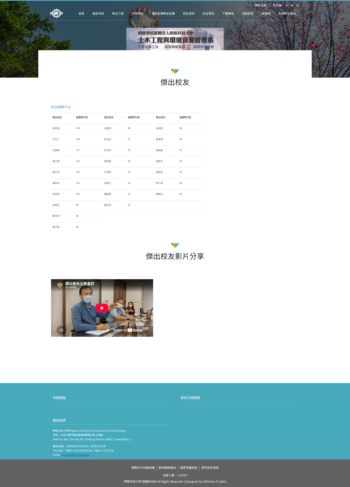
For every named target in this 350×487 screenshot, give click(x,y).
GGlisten (209, 481)
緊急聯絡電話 (167, 467)
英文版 (277, 5)
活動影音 (248, 13)
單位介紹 (118, 13)
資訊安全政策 (210, 467)
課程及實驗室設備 (163, 13)
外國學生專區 (287, 13)
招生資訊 (189, 13)
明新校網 (260, 5)
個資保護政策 (188, 467)
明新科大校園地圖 (143, 467)
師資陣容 (137, 13)
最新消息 (98, 13)
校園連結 (59, 397)
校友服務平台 (61, 106)
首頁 (81, 13)
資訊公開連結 (190, 397)
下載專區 (228, 13)
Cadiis (222, 481)
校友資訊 (208, 13)
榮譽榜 (266, 13)
